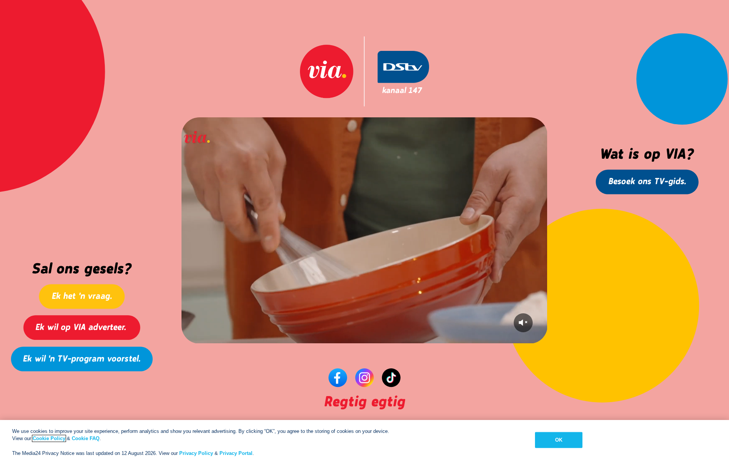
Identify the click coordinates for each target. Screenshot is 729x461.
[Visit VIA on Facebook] (337, 377)
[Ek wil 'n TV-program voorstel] (98, 360)
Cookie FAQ (85, 438)
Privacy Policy (196, 453)
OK (558, 440)
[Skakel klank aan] (523, 322)
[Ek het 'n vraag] (84, 296)
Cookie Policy (49, 438)
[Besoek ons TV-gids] (656, 183)
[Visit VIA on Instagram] (364, 377)
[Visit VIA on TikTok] (391, 377)
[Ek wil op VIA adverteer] (91, 328)
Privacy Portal (235, 453)
